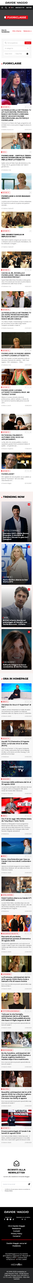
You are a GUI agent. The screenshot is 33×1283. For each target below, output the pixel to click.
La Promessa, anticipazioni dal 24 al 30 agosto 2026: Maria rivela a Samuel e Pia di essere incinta (15, 979)
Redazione (16, 1228)
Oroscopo (6, 779)
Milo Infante (16, 31)
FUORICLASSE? (7, 474)
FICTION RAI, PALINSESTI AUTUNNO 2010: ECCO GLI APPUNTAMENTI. (12, 437)
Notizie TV (5, 107)
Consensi (16, 1236)
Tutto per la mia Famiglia (10, 1011)
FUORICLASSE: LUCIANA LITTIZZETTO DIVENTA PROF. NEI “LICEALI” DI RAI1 (15, 392)
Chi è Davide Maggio (16, 1226)
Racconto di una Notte (10, 933)
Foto (4, 152)
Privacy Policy (9, 1190)
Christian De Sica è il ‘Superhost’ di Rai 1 (16, 706)
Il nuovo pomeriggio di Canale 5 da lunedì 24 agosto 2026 (16, 1132)
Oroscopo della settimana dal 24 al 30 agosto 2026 (16, 783)
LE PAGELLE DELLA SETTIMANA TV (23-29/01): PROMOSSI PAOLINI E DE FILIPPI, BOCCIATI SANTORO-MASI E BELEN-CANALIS (16, 316)
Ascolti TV (5, 738)
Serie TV (5, 701)
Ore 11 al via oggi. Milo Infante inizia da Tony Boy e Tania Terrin (16, 820)
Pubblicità (16, 1246)
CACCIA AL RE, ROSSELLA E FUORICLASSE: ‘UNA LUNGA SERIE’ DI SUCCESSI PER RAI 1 (16, 275)
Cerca (28, 43)
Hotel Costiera (7, 895)
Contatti (16, 1231)
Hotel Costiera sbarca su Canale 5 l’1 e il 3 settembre (16, 899)
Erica (4, 856)
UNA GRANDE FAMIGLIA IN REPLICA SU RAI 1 (12, 236)
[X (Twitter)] (28, 107)
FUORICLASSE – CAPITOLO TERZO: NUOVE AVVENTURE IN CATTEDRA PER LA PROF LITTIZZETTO (16, 158)
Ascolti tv (19, 7)
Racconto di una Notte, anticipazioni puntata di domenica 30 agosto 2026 (16, 939)
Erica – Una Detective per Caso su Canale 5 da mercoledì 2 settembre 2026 (16, 861)
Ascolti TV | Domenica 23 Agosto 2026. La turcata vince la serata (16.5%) (15, 743)
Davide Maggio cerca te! (16, 1243)
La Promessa (6, 974)
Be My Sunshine (7, 1050)
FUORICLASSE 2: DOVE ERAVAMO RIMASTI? (15, 197)
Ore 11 (4, 816)
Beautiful (5, 1089)
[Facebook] (26, 107)
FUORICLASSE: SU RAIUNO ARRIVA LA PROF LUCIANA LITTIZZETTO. (16, 354)
